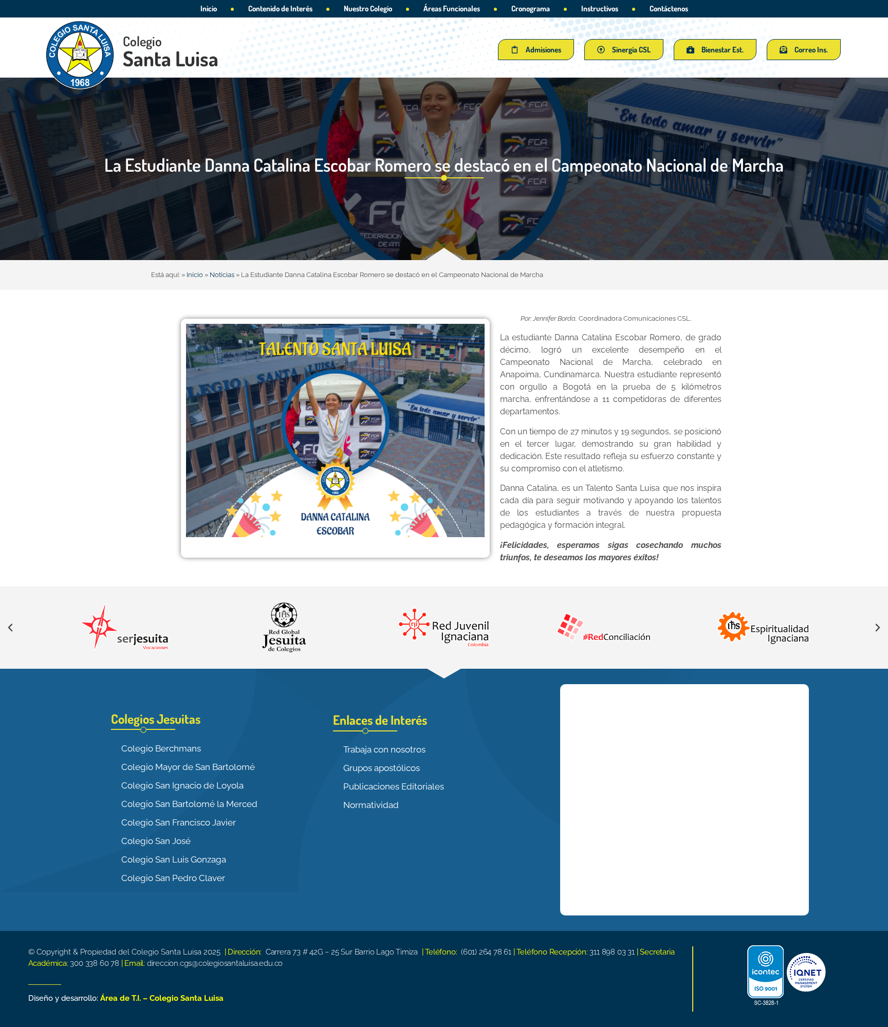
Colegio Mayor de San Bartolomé (188, 767)
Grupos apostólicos (381, 768)
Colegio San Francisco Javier (178, 822)
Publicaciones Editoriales (393, 786)
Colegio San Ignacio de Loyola (182, 785)
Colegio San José (156, 841)
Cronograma (530, 8)
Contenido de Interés (280, 8)
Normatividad (371, 805)
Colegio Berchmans (161, 748)
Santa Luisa (170, 58)
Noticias (222, 275)
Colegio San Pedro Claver (173, 878)
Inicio (208, 8)
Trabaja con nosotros (384, 749)
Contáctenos (669, 8)
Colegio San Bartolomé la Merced (189, 804)
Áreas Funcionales (451, 8)
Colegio (142, 40)
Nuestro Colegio (368, 8)
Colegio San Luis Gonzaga (173, 859)
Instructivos (599, 8)
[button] (10, 627)
